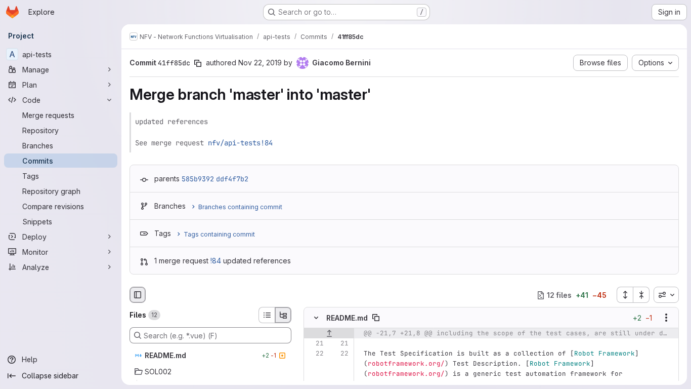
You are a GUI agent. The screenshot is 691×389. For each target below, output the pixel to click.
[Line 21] (315, 344)
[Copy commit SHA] (198, 63)
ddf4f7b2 (232, 178)
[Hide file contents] (316, 318)
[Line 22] (315, 354)
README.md (347, 318)
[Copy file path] (376, 318)
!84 (215, 260)
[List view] (266, 315)
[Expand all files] (625, 295)
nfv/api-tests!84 (240, 142)
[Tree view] (283, 315)
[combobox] (666, 295)
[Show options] (666, 318)
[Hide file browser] (137, 295)
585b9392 (198, 178)
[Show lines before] (329, 334)
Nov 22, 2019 (260, 62)
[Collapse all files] (641, 295)
